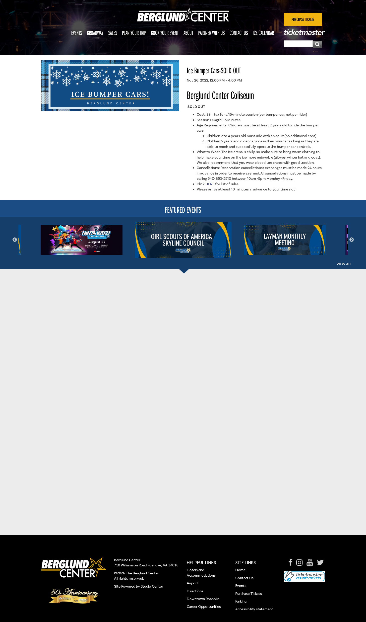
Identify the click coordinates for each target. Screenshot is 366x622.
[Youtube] (309, 562)
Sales (112, 33)
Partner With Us (211, 33)
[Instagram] (299, 562)
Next (351, 239)
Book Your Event (165, 33)
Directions (195, 591)
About (188, 33)
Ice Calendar (263, 33)
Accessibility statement (254, 609)
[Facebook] (290, 562)
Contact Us (239, 33)
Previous (14, 239)
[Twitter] (320, 562)
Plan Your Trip (134, 33)
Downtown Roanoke (203, 599)
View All (344, 264)
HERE (210, 184)
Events (76, 33)
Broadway (95, 33)
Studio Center (152, 586)
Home (240, 570)
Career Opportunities (204, 606)
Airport (192, 583)
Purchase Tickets (248, 593)
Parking (240, 601)
